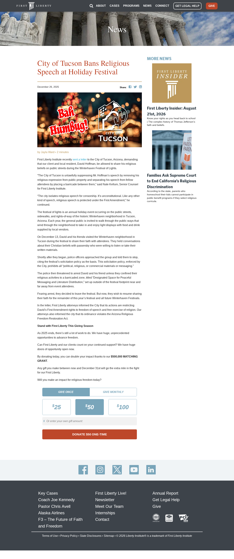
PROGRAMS (131, 5)
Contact (102, 519)
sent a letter (80, 159)
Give (156, 506)
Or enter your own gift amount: (64, 421)
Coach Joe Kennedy (56, 499)
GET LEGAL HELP (187, 5)
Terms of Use (50, 535)
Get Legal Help (166, 499)
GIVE (211, 5)
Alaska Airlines (51, 513)
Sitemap (109, 535)
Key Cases (48, 493)
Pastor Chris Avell (54, 506)
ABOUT (101, 5)
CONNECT (162, 5)
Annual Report (165, 493)
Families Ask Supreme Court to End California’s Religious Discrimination (171, 181)
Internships (105, 513)
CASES (114, 5)
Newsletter (104, 499)
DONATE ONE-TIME (89, 434)
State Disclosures (90, 535)
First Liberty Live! (110, 493)
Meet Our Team (109, 506)
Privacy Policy (69, 535)
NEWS (147, 5)
